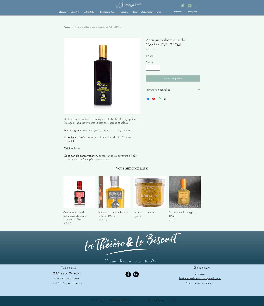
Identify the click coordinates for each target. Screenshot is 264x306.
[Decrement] (148, 67)
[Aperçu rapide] (79, 192)
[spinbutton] (153, 67)
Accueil (68, 26)
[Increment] (157, 67)
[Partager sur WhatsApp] (159, 99)
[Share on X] (165, 99)
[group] (132, 200)
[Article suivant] (205, 192)
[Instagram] (136, 274)
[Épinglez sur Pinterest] (153, 99)
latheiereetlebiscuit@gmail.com (200, 278)
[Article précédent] (59, 192)
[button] (183, 5)
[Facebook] (128, 274)
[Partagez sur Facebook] (148, 99)
